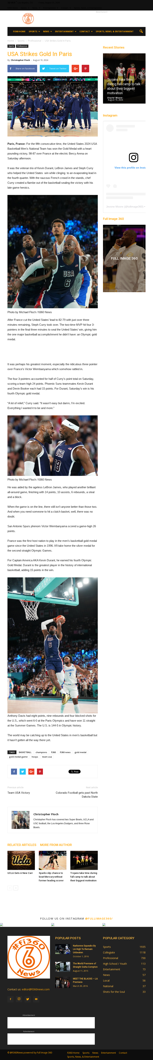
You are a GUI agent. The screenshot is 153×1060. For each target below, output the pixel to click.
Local (106, 980)
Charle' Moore (114, 97)
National (108, 986)
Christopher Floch (20, 60)
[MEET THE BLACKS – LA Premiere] (62, 982)
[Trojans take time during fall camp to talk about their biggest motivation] (84, 860)
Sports (24, 8)
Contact (64, 8)
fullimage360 (135, 206)
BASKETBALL (25, 752)
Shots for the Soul (114, 992)
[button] (141, 31)
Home (10, 40)
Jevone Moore (114, 206)
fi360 (53, 752)
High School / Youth (115, 963)
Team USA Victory (18, 792)
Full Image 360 (113, 219)
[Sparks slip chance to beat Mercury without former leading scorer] (52, 860)
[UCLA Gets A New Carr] (21, 860)
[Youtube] (36, 999)
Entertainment (49, 8)
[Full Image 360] (124, 258)
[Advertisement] (101, 18)
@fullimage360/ (99, 918)
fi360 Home (12, 8)
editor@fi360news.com (36, 989)
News (35, 8)
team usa (47, 756)
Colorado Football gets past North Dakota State (77, 794)
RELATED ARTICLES (21, 845)
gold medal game (18, 756)
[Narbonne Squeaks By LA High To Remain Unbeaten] (62, 949)
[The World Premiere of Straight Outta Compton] (62, 967)
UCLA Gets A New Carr (20, 873)
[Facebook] (10, 999)
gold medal (80, 752)
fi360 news (65, 752)
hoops (35, 756)
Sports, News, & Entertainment (88, 8)
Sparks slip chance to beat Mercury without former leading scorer (51, 877)
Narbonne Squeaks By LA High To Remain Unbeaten (84, 949)
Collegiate (109, 952)
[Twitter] (28, 999)
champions (41, 752)
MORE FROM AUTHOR (56, 845)
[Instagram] (19, 999)
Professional (22, 46)
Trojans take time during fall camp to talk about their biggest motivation (83, 877)
